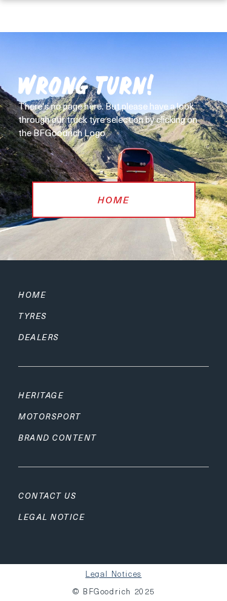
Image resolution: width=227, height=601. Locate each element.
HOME (113, 199)
